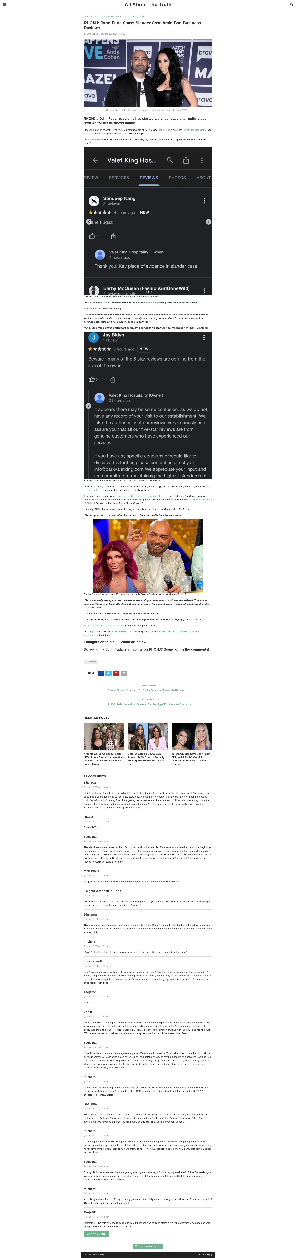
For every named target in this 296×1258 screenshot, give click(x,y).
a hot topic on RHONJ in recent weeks (136, 496)
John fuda (91, 662)
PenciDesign (99, 1255)
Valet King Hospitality (195, 129)
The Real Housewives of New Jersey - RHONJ (125, 16)
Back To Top (204, 1254)
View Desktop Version (149, 1246)
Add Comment (96, 1234)
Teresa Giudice (96, 490)
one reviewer (97, 139)
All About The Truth (148, 4)
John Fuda (164, 129)
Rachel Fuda (90, 16)
